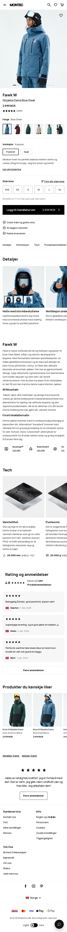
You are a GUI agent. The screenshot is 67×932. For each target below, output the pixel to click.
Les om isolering (12, 169)
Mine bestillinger (12, 827)
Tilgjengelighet (44, 838)
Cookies (40, 827)
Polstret (10, 151)
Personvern (42, 822)
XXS (7, 189)
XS (17, 189)
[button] (33, 925)
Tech (37, 244)
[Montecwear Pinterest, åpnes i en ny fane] (41, 886)
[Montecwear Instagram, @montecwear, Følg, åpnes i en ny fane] (33, 886)
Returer (7, 832)
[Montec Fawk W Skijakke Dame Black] (59, 129)
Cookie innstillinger (46, 832)
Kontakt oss (9, 817)
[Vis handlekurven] (62, 4)
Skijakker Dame (11, 755)
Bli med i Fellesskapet (14, 852)
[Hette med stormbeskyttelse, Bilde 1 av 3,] (8, 301)
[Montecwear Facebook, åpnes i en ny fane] (25, 886)
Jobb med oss (10, 873)
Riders (6, 868)
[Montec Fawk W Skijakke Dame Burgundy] (17, 129)
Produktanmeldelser (55, 244)
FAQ (5, 822)
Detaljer (7, 244)
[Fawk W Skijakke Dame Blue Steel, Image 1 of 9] (33, 49)
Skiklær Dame (29, 755)
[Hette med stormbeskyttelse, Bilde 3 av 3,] (28, 301)
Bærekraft (8, 857)
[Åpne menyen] (4, 5)
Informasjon (22, 244)
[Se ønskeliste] (55, 4)
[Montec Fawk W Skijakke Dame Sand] (38, 129)
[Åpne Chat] (59, 924)
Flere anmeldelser (33, 670)
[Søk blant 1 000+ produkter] (49, 5)
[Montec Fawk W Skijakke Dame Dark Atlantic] (28, 129)
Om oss (7, 863)
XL (60, 189)
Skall (26, 151)
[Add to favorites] (61, 15)
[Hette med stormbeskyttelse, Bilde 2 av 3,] (18, 301)
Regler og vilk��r (46, 817)
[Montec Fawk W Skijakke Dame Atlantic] (49, 129)
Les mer (16, 450)
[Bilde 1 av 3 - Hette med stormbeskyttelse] (23, 287)
